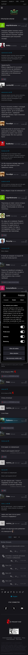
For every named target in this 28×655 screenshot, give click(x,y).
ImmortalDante (11, 288)
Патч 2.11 (8, 573)
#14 (24, 382)
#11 (24, 291)
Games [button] (11, 1)
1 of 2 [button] (10, 537)
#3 (24, 85)
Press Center (19, 639)
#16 (24, 420)
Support (4, 4)
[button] (1, 7)
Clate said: (3, 470)
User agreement (17, 638)
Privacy (23, 638)
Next (15, 537)
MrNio (8, 46)
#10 (24, 265)
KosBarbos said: (4, 181)
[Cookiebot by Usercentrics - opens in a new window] (19, 296)
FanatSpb (9, 124)
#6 (24, 174)
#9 (24, 241)
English (15, 596)
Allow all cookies (14, 348)
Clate (8, 265)
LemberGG (10, 85)
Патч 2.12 (8, 565)
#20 (24, 523)
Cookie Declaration (10, 639)
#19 (24, 496)
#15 (24, 408)
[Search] (25, 19)
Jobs (17, 1)
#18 (24, 463)
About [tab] (22, 300)
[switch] (22, 331)
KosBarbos (10, 144)
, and (11, 282)
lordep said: (3, 389)
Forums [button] (3, 1)
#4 (24, 123)
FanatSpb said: (4, 151)
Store (22, 1)
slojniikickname (11, 25)
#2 (24, 45)
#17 (24, 434)
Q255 (8, 216)
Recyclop (9, 241)
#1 (24, 25)
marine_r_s (10, 408)
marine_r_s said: (4, 503)
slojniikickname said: (5, 52)
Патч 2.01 (8, 581)
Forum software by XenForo (13, 653)
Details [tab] (14, 300)
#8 (24, 216)
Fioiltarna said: (4, 441)
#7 (24, 198)
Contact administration (7, 638)
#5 (24, 144)
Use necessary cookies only (14, 358)
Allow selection (14, 353)
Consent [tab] (6, 300)
